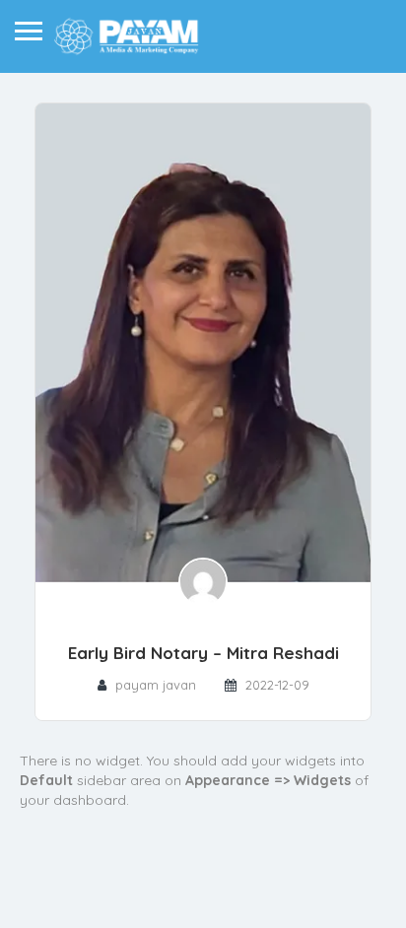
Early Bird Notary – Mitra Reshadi (203, 652)
